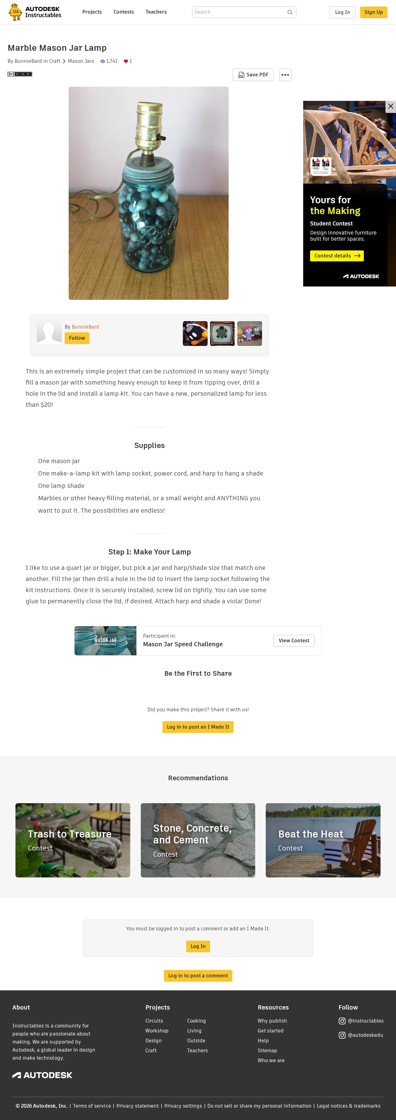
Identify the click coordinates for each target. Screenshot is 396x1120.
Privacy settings (183, 1105)
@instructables (366, 1020)
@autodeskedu (365, 1035)
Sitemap (267, 1050)
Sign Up (373, 12)
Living (194, 1030)
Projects (92, 11)
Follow (77, 338)
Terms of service (92, 1105)
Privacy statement (137, 1105)
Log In (342, 12)
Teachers (156, 11)
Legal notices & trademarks (349, 1105)
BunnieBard (28, 61)
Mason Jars (81, 61)
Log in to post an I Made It (198, 726)
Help (263, 1040)
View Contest (294, 640)
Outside (196, 1040)
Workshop (157, 1030)
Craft (54, 61)
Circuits (154, 1020)
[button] (285, 75)
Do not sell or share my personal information (259, 1105)
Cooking (196, 1020)
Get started (271, 1030)
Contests (124, 11)
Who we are (271, 1060)
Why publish (272, 1020)
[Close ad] (390, 107)
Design (153, 1040)
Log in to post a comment (198, 975)
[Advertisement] (349, 193)
